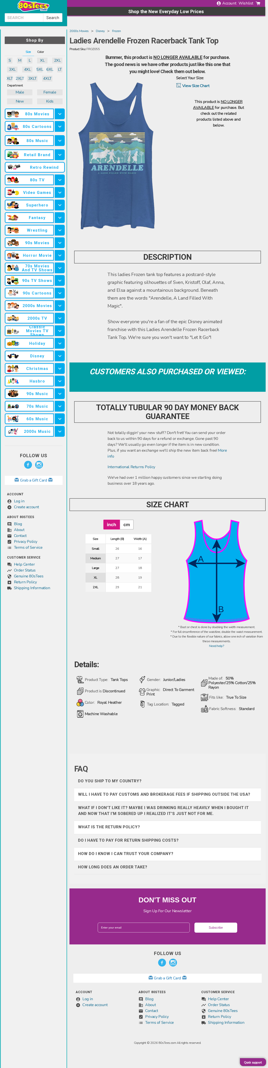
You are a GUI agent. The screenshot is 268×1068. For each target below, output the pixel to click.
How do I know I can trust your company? (125, 853)
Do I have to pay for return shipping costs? (128, 840)
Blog (18, 524)
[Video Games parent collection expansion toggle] (60, 192)
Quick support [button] (253, 1062)
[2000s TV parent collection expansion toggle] (60, 318)
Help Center (24, 564)
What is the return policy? (109, 827)
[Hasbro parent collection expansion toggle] (60, 381)
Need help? (216, 646)
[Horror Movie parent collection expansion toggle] (60, 255)
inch (111, 524)
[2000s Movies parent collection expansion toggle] (60, 305)
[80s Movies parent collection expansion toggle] (60, 113)
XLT (9, 78)
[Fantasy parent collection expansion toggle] (60, 217)
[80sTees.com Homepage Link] (33, 11)
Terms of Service (28, 547)
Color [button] (40, 52)
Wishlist (246, 3)
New (20, 101)
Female (49, 92)
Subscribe (216, 927)
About (19, 529)
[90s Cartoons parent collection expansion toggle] (60, 293)
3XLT (32, 78)
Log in (19, 501)
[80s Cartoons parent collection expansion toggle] (60, 126)
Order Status (25, 570)
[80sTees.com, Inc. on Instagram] (39, 465)
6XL (49, 69)
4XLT (47, 78)
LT (60, 69)
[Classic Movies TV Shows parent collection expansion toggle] (60, 330)
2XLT (19, 78)
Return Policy (25, 582)
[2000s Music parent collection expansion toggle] (60, 431)
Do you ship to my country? (110, 781)
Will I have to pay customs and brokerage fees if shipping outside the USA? (164, 794)
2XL (57, 60)
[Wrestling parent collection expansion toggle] (60, 230)
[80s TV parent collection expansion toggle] (60, 179)
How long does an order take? (112, 867)
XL (42, 60)
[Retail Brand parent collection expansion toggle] (60, 154)
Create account (26, 507)
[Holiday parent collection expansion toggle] (60, 343)
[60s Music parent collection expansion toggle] (60, 418)
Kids (50, 101)
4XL (27, 69)
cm (126, 524)
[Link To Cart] (258, 3)
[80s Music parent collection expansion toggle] (60, 140)
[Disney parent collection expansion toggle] (60, 355)
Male (19, 92)
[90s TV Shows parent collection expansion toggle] (60, 280)
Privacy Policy (25, 541)
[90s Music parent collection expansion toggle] (60, 393)
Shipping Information (32, 588)
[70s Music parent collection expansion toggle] (60, 406)
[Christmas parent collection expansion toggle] (60, 368)
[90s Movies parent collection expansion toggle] (60, 242)
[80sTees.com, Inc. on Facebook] (28, 465)
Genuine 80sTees (29, 576)
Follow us (33, 455)
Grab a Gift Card (33, 480)
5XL (39, 69)
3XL (12, 69)
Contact (20, 535)
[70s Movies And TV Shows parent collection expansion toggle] (60, 267)
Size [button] (28, 52)
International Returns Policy (131, 467)
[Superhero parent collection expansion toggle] (60, 205)
